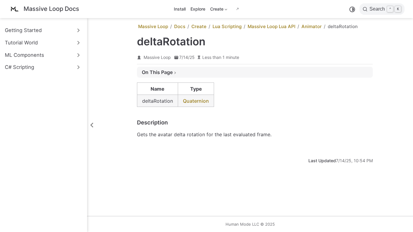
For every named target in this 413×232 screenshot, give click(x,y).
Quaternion (196, 101)
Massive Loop (157, 57)
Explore (197, 8)
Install (180, 8)
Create (216, 10)
